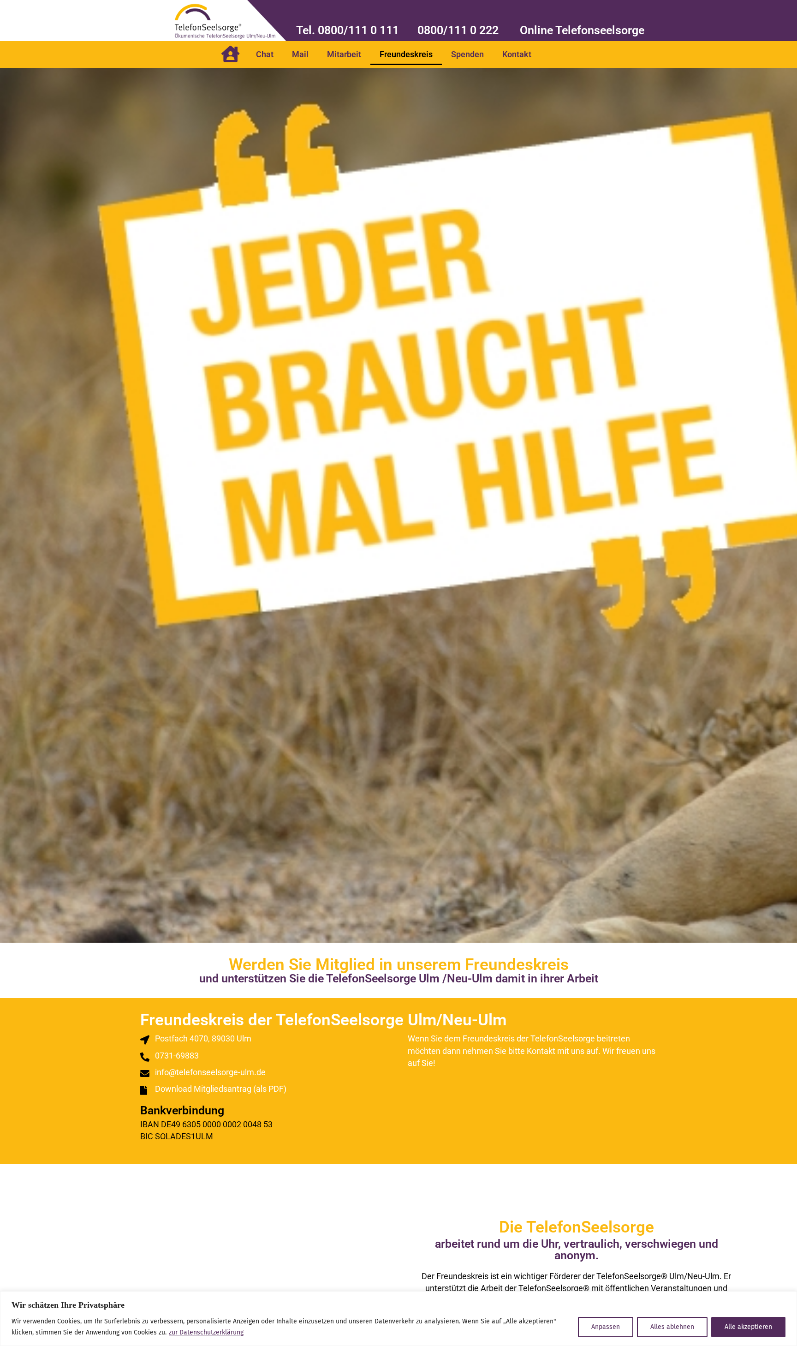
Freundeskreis (406, 54)
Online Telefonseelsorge (582, 30)
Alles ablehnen (672, 1327)
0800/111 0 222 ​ (459, 30)
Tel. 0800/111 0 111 (347, 30)
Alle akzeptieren (748, 1327)
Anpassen (605, 1327)
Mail (300, 54)
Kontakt (516, 54)
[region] (398, 1318)
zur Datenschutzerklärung (206, 1332)
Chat (265, 54)
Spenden (467, 54)
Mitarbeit (344, 54)
